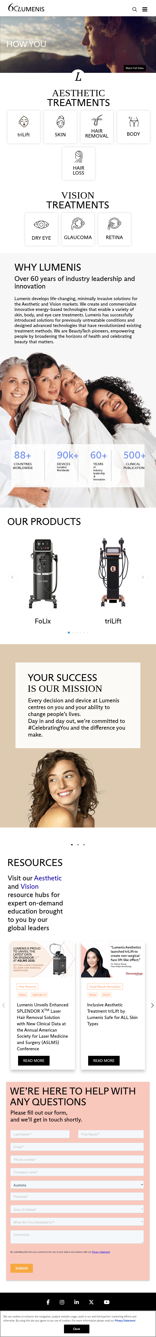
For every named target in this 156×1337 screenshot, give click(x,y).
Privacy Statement (125, 1320)
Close (76, 1329)
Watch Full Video (135, 68)
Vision (30, 886)
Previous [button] (13, 577)
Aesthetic (48, 878)
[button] (134, 9)
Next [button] (143, 577)
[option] (43, 579)
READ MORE (33, 1060)
